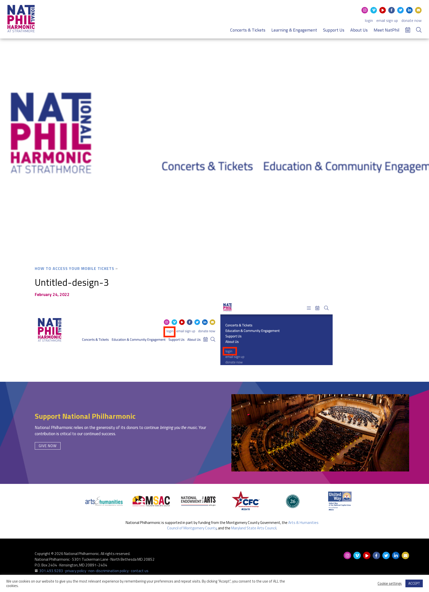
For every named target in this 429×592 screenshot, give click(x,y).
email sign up (387, 20)
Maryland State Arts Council (253, 528)
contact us (139, 571)
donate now (411, 20)
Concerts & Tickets (247, 30)
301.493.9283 (51, 571)
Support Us (333, 30)
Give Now (48, 446)
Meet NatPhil (386, 30)
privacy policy (75, 571)
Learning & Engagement (294, 30)
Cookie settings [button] (390, 583)
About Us (359, 30)
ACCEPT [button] (414, 583)
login (369, 20)
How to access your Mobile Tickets (74, 268)
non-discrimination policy (108, 571)
